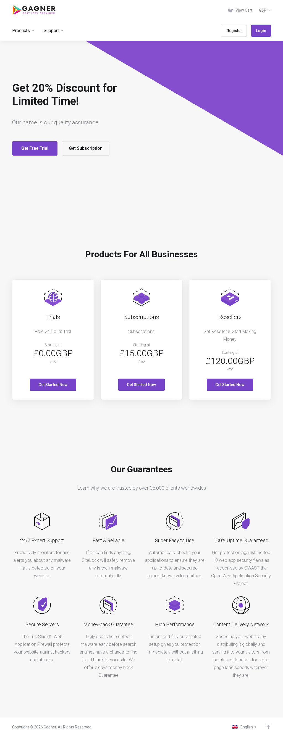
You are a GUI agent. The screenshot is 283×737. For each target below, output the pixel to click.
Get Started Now (52, 384)
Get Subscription (86, 148)
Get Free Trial (34, 148)
